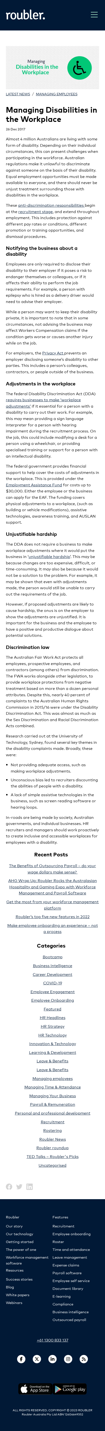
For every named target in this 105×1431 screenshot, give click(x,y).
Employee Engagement (53, 991)
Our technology (19, 1233)
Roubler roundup (52, 1147)
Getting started (19, 1241)
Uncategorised (52, 1165)
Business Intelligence (52, 965)
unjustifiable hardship (49, 556)
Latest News (18, 93)
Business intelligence (70, 1311)
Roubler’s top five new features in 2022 (53, 916)
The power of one (21, 1249)
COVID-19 (52, 982)
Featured (52, 1008)
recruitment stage (35, 211)
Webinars (14, 1302)
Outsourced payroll (69, 1319)
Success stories (19, 1279)
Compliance (62, 1304)
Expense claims (65, 1265)
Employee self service (71, 1280)
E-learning (61, 1296)
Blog (10, 1286)
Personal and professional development (52, 1113)
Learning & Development (52, 1052)
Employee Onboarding (52, 1000)
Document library (67, 1288)
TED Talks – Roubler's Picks (53, 1156)
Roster (58, 1241)
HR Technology (52, 1035)
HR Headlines (52, 1017)
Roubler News (52, 1139)
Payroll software (67, 1272)
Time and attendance (71, 1249)
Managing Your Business (52, 1095)
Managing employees (56, 93)
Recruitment (52, 1121)
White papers (17, 1294)
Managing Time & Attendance (52, 1086)
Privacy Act (53, 352)
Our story (14, 1226)
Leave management (69, 1257)
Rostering (52, 1130)
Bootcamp (53, 956)
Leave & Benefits (52, 1060)
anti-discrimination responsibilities (51, 205)
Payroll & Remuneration (52, 1104)
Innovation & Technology (52, 1043)
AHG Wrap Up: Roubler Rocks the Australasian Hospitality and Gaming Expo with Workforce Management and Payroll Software (52, 886)
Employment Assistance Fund (34, 484)
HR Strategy (52, 1026)
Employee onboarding (71, 1233)
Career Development (52, 974)
